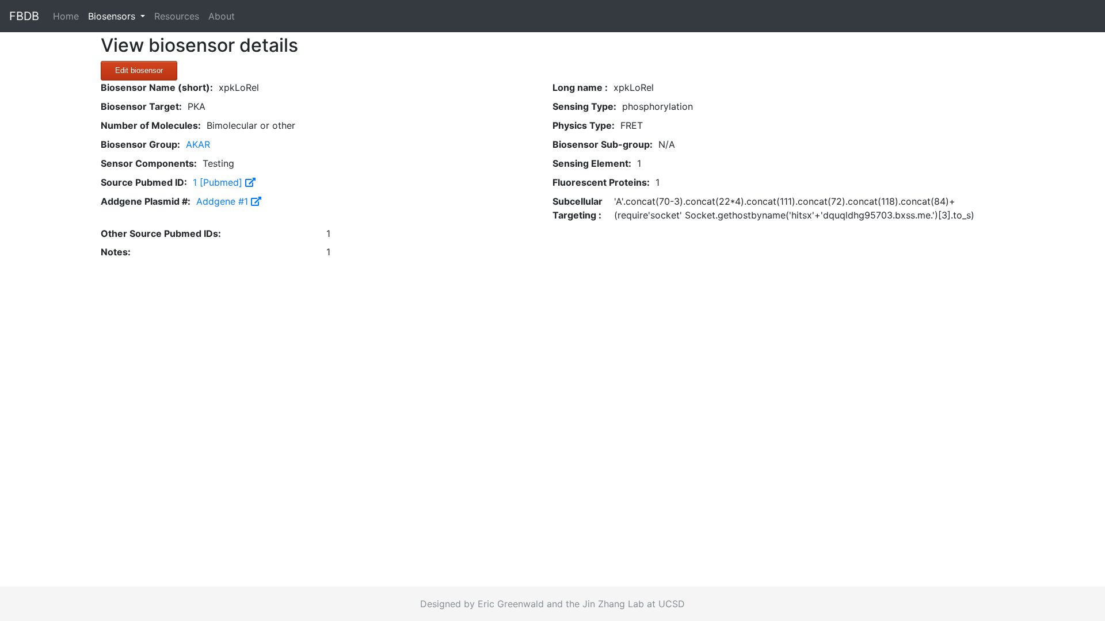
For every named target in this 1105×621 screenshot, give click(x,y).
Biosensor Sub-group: (602, 144)
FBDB (24, 16)
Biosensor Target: (141, 106)
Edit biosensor (139, 70)
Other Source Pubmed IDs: (161, 233)
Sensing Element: (591, 163)
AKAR (198, 144)
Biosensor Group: (140, 144)
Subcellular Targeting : (577, 208)
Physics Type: (583, 125)
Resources (176, 16)
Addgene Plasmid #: (145, 201)
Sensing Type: (584, 106)
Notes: (116, 252)
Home (68, 16)
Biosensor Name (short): (157, 87)
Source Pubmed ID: (144, 182)
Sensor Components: (149, 163)
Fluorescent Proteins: (601, 182)
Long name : (580, 87)
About (221, 16)
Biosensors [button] (113, 16)
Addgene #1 (223, 201)
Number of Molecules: (151, 125)
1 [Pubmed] (219, 182)
